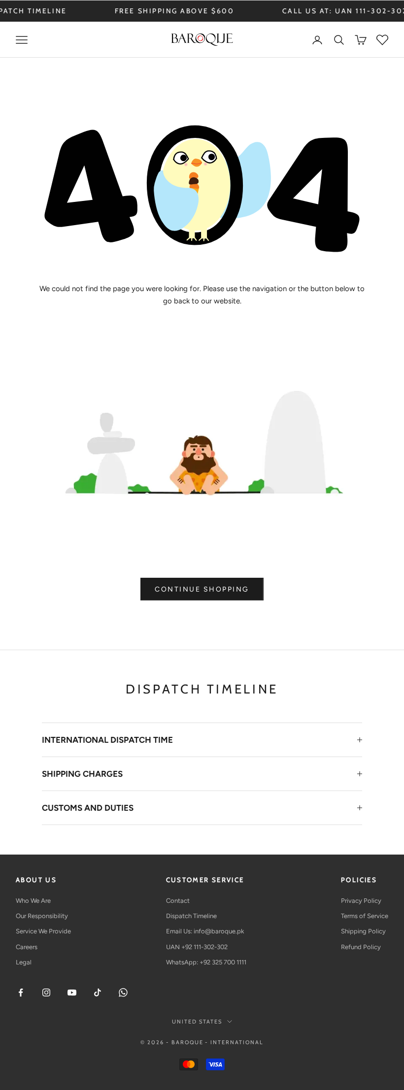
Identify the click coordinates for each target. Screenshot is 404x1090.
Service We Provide (43, 931)
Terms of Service (364, 916)
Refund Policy (361, 947)
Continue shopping (202, 589)
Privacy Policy (361, 900)
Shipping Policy (363, 931)
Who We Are (33, 900)
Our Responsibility (42, 916)
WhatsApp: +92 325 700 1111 (206, 962)
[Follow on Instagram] (46, 992)
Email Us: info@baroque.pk (205, 931)
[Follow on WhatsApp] (123, 992)
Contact (178, 900)
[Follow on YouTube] (72, 992)
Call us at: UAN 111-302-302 (315, 10)
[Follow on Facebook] (21, 992)
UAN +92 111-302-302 (197, 947)
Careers (26, 947)
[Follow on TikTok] (97, 992)
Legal (24, 962)
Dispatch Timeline (191, 916)
